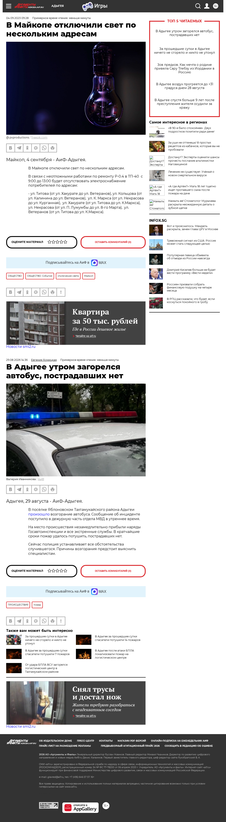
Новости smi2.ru (21, 347)
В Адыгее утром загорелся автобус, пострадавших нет (184, 33)
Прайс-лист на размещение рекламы (65, 745)
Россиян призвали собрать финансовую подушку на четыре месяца (189, 287)
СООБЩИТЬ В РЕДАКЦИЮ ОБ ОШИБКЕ (189, 745)
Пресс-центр (85, 740)
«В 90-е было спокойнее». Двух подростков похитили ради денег (191, 129)
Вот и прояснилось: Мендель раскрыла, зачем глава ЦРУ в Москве (192, 228)
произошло (39, 514)
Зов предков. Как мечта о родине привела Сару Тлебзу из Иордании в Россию (184, 68)
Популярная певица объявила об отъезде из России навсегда (188, 257)
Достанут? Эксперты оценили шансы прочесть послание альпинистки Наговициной (193, 160)
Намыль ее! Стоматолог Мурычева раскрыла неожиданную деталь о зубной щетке (192, 204)
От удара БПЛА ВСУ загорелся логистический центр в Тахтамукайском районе (46, 668)
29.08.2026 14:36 (17, 360)
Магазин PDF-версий (132, 740)
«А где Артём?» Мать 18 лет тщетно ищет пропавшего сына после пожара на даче (192, 190)
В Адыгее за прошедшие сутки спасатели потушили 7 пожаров (47, 652)
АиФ (41, 479)
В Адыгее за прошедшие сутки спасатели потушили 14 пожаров (117, 638)
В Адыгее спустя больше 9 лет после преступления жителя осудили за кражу (184, 104)
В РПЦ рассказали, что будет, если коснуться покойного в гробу (191, 300)
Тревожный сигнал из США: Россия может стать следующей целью (191, 242)
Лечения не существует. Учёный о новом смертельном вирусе (191, 173)
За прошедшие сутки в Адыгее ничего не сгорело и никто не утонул (184, 51)
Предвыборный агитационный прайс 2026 (130, 745)
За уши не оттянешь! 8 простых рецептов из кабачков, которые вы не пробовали (194, 146)
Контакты (106, 740)
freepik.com (39, 137)
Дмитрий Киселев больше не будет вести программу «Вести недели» (191, 271)
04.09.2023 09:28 (17, 18)
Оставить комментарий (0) (113, 242)
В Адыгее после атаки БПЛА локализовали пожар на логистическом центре (114, 654)
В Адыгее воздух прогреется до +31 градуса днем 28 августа (184, 86)
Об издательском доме (55, 740)
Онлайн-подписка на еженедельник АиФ (179, 740)
